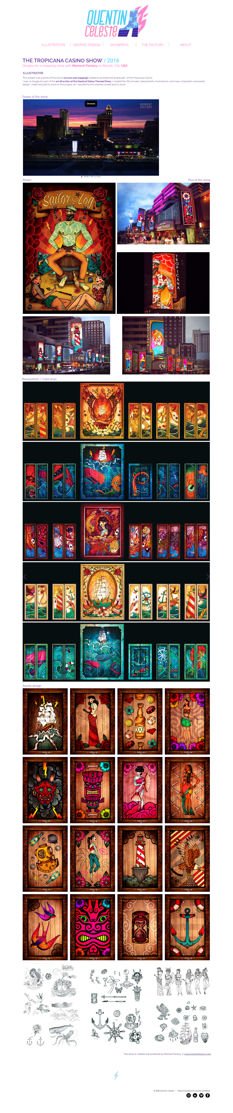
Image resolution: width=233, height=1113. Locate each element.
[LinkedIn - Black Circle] (195, 1095)
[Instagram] (188, 1095)
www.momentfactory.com (197, 1054)
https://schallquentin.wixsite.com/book (194, 1091)
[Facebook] (207, 1095)
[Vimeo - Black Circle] (201, 1095)
